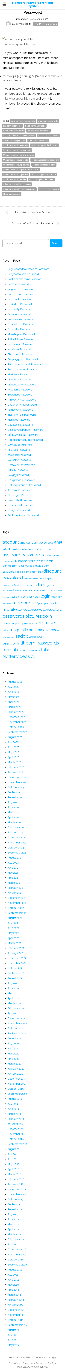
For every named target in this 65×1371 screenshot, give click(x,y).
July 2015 (13, 1334)
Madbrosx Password (19, 374)
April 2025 (13, 757)
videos (23, 656)
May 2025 (13, 752)
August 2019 (15, 1098)
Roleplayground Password (23, 369)
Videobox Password (19, 379)
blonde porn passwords (38, 131)
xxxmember (22, 23)
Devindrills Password (20, 304)
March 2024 (14, 822)
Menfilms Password (19, 419)
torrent (9, 649)
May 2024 (13, 812)
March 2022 (14, 943)
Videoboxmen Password (22, 384)
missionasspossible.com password (19, 189)
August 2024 (15, 797)
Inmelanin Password (19, 349)
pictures (33, 616)
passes (35, 609)
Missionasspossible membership (18, 155)
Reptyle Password (18, 284)
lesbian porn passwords (26, 596)
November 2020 (17, 1023)
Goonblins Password (20, 329)
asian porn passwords (44, 549)
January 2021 (15, 1013)
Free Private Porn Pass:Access (32, 212)
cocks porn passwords (29, 571)
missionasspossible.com (19, 98)
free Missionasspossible (14, 140)
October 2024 (16, 787)
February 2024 (16, 827)
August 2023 (15, 857)
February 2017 (16, 1239)
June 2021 (13, 988)
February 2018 (16, 1179)
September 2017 (17, 1204)
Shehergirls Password (20, 495)
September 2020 (17, 1033)
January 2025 (15, 772)
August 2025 (15, 737)
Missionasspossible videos (41, 179)
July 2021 (13, 983)
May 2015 (13, 1345)
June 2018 (13, 1159)
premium (47, 622)
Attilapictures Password (21, 339)
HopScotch (14, 1357)
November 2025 (17, 722)
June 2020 (14, 1048)
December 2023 (17, 837)
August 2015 (15, 1329)
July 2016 (13, 1274)
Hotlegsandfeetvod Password (25, 439)
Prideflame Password (20, 389)
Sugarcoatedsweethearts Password (28, 269)
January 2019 (15, 1123)
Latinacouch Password (21, 344)
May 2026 (13, 696)
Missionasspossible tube (14, 179)
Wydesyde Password (20, 444)
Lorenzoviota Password (21, 294)
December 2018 (17, 1128)
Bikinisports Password (20, 354)
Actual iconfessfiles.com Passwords (32, 223)
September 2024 (17, 792)
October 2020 (16, 1028)
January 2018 (15, 1184)
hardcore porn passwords (32, 590)
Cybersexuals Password (21, 505)
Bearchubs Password (20, 394)
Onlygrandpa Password (21, 480)
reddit (22, 636)
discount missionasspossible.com (18, 135)
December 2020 (17, 1018)
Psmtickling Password (20, 409)
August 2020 (15, 1038)
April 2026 (13, 701)
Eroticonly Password (20, 309)
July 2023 (13, 862)
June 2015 (13, 1339)
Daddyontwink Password (22, 404)
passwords (14, 616)
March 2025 (14, 762)
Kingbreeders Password (21, 289)
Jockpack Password (19, 454)
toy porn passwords (28, 650)
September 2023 (17, 852)
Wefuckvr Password (19, 459)
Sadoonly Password (19, 314)
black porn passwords (13, 131)
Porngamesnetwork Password (25, 364)
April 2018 (13, 1169)
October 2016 (16, 1259)
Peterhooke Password (20, 299)
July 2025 (13, 742)
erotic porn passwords (33, 579)
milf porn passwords (38, 140)
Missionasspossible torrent (43, 174)
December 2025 (17, 716)
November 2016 (17, 1254)
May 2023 (13, 872)
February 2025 (16, 767)
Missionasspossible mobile (15, 160)
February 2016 (16, 1299)
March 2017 (14, 1234)
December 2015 (17, 1309)
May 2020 (13, 1053)
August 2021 (15, 978)
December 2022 (17, 897)
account (11, 542)
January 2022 (15, 953)
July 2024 (13, 802)
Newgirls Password (19, 510)
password (52, 609)
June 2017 (13, 1219)
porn (47, 616)
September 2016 (17, 1264)
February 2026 (16, 711)
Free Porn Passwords (45, 24)
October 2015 (16, 1319)
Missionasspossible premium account (20, 169)
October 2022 (16, 907)
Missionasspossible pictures (16, 165)
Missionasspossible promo (15, 174)
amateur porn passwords (23, 121)
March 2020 (14, 1063)
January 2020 (15, 1073)
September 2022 (17, 912)
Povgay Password (18, 475)
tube (45, 649)
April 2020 (13, 1058)
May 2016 (13, 1284)
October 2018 (16, 1139)
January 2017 (15, 1244)
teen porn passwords (49, 189)
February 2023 (16, 887)
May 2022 (13, 933)
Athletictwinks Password (22, 399)
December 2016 (17, 1249)
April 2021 (13, 998)
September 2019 (17, 1093)
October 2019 (16, 1088)
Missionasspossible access (15, 145)
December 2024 (17, 777)
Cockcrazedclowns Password (25, 279)
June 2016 (13, 1279)
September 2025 (17, 732)
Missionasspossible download (17, 150)
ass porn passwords (12, 126)
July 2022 (13, 922)
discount (52, 571)
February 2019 (16, 1118)
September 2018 (17, 1144)
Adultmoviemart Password (23, 515)
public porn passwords (36, 630)
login (45, 596)
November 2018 (17, 1134)
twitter (9, 656)
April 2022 (13, 938)
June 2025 (13, 747)
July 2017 (13, 1214)
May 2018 (13, 1164)
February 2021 (16, 1008)
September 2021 (17, 973)
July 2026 (13, 686)
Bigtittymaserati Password (23, 434)
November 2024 (17, 782)
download (13, 577)
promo (9, 629)
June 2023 (13, 867)
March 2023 (14, 882)
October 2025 (16, 727)
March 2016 (14, 1294)
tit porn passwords (11, 194)
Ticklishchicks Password (22, 414)
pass (22, 609)
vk (32, 656)
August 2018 (15, 1149)
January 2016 (15, 1304)
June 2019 (13, 1108)
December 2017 (17, 1189)
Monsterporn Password (21, 334)
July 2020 (13, 1043)
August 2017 (15, 1209)
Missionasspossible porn (44, 165)
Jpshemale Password (20, 490)
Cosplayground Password (23, 359)
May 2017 (13, 1224)
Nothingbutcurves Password (24, 485)
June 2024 (14, 807)
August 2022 (15, 917)
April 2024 (13, 817)
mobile (10, 609)
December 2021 (17, 958)
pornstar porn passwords (20, 623)
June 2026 (14, 691)
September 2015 (17, 1324)
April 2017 (13, 1229)
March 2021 (14, 1003)
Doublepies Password (20, 424)
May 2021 (13, 993)
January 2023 (15, 892)
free (42, 584)
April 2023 (13, 877)
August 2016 (15, 1269)
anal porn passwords (48, 121)
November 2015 (17, 1314)
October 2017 (16, 1199)
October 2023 (16, 847)
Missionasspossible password (45, 160)
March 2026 (14, 706)
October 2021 (16, 968)
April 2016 (13, 1289)
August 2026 (15, 681)
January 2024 (15, 832)
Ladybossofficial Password (23, 274)
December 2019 (17, 1078)
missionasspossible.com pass (17, 184)
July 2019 (13, 1103)
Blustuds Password (19, 449)
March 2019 (14, 1113)
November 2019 (17, 1083)
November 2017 (17, 1194)
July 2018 (13, 1154)
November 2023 (17, 842)
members (22, 602)
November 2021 (17, 963)
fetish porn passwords (48, 135)
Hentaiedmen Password (21, 464)
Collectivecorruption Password (25, 429)
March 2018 (14, 1174)
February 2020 (16, 1068)
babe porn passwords (35, 126)
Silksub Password (18, 470)
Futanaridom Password (21, 324)
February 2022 (16, 948)
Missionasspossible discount (44, 145)
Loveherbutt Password (21, 500)
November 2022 (17, 902)
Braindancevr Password (21, 319)
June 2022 (13, 928)
